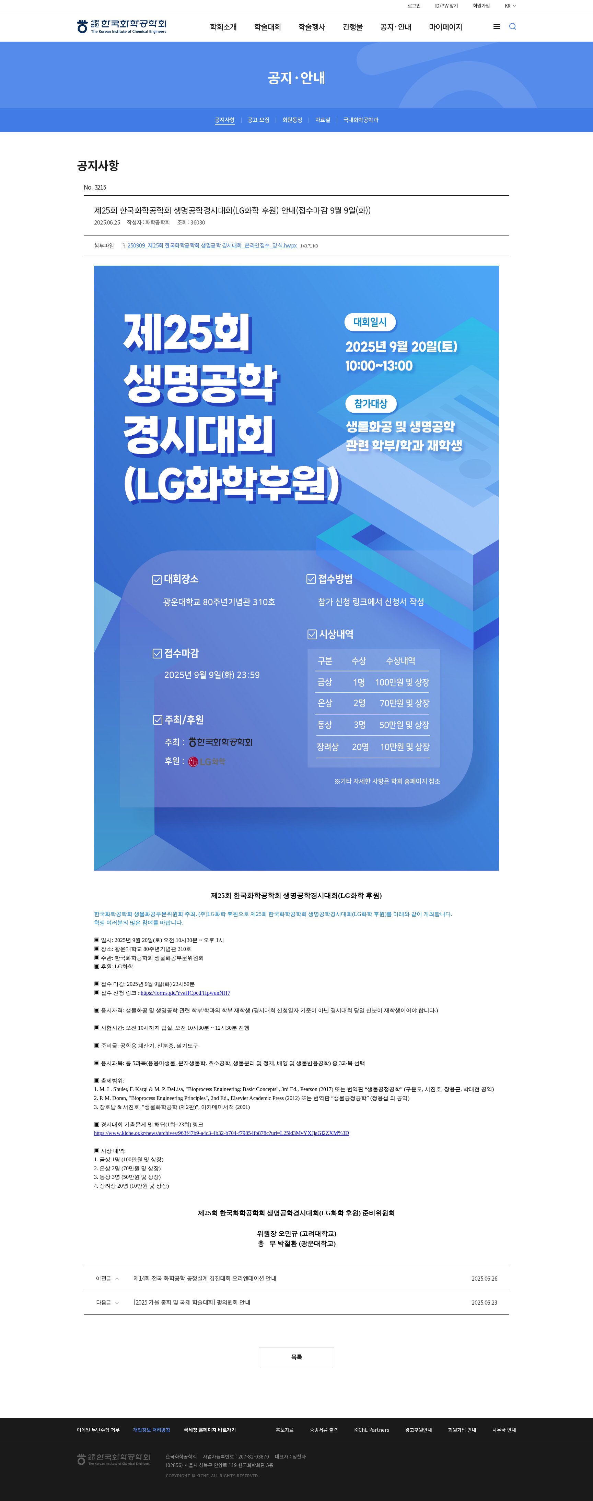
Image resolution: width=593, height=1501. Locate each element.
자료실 (322, 120)
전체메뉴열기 (496, 26)
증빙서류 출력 (324, 1429)
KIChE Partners (371, 1429)
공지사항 (225, 120)
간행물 (353, 26)
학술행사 (312, 26)
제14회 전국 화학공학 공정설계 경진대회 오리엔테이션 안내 (204, 1278)
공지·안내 (395, 26)
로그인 (413, 5)
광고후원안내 (418, 1429)
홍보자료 (285, 1429)
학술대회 (267, 26)
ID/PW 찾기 (446, 5)
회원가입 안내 (462, 1429)
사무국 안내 (504, 1429)
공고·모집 (259, 120)
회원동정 (292, 120)
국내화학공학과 (361, 120)
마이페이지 (446, 26)
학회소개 (223, 26)
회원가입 (481, 5)
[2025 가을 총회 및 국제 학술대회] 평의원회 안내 (191, 1302)
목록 (296, 1356)
